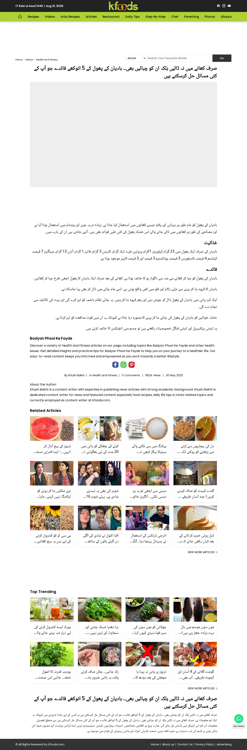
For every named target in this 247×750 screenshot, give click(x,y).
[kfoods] (123, 6)
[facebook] (218, 6)
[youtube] (229, 6)
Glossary (227, 17)
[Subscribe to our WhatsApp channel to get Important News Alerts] (238, 718)
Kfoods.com (56, 744)
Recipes (33, 17)
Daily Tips (132, 17)
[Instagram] (224, 6)
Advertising (224, 744)
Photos (210, 17)
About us (168, 744)
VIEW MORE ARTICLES (201, 552)
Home (155, 744)
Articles (91, 17)
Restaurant (111, 17)
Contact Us (184, 744)
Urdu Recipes (70, 17)
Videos (50, 17)
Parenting (191, 17)
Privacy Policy (204, 744)
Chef (174, 17)
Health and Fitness (104, 375)
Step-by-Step (155, 17)
